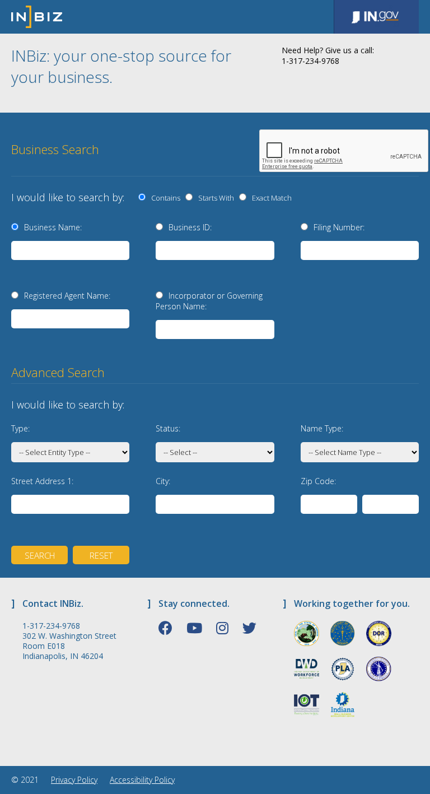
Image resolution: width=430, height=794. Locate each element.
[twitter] (249, 627)
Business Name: (53, 227)
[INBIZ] (36, 17)
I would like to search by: (67, 197)
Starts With (214, 198)
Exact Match (270, 198)
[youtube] (194, 627)
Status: (168, 428)
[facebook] (165, 627)
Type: (20, 428)
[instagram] (222, 627)
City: (163, 481)
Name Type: (322, 428)
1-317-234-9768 (51, 626)
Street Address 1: (42, 481)
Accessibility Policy (142, 779)
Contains (164, 198)
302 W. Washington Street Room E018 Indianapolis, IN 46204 (69, 646)
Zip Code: (318, 481)
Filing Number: (339, 227)
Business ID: (190, 227)
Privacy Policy (74, 779)
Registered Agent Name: (67, 295)
